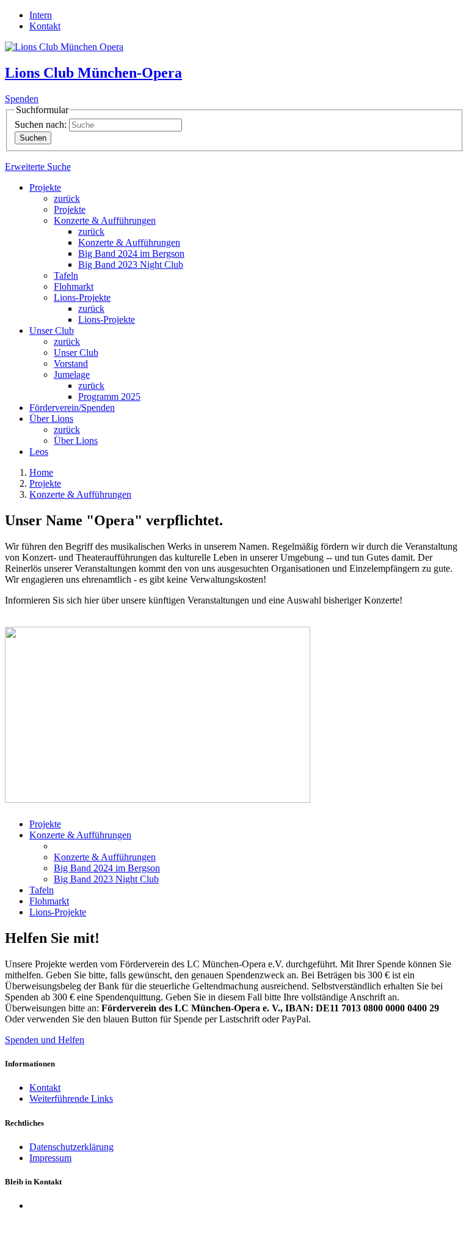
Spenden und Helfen (44, 1040)
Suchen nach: (41, 124)
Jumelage (72, 374)
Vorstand (71, 363)
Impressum (50, 1158)
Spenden (21, 99)
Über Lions (51, 418)
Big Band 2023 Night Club (130, 264)
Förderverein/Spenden (72, 407)
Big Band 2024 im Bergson (131, 253)
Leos (38, 451)
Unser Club (51, 330)
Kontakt (44, 26)
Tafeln (66, 275)
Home (41, 472)
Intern (40, 15)
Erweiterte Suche (38, 166)
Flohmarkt (73, 286)
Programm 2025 (109, 396)
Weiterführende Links (71, 1098)
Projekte (45, 187)
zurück (67, 198)
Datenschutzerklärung (71, 1147)
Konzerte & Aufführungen (105, 220)
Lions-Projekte (82, 297)
